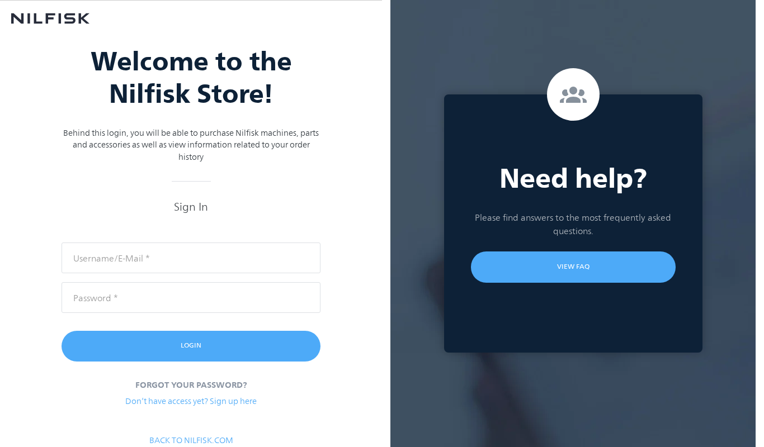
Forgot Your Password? (191, 385)
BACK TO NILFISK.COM (191, 440)
